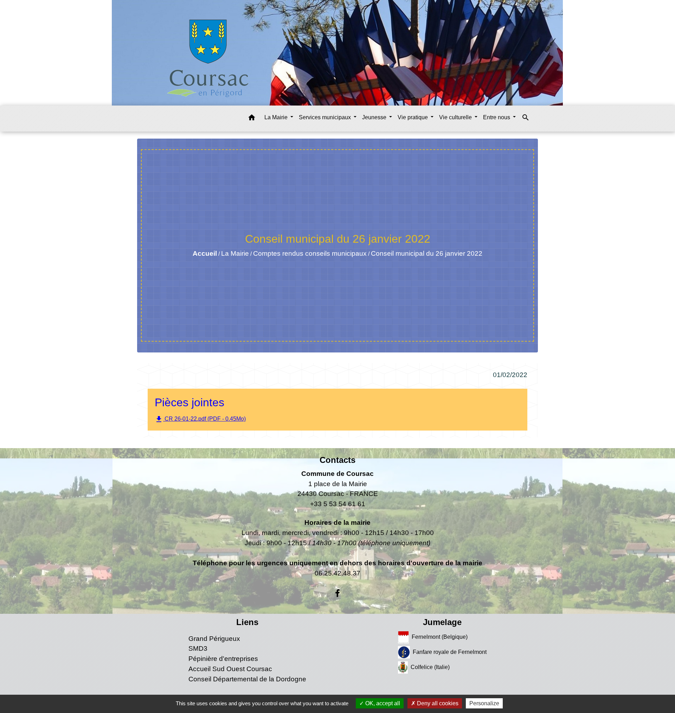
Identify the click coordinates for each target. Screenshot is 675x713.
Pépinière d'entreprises (223, 658)
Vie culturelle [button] (456, 117)
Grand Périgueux (214, 638)
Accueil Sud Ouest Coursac (230, 669)
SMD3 (197, 648)
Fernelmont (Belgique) (440, 636)
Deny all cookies (437, 703)
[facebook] (337, 593)
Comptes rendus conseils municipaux (310, 253)
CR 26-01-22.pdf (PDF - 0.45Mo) (200, 419)
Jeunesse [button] (375, 117)
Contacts (337, 460)
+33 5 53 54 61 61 (337, 504)
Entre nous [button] (497, 117)
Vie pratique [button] (413, 117)
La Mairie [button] (276, 117)
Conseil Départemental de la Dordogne (247, 679)
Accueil (205, 253)
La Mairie (235, 253)
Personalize (484, 703)
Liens (247, 622)
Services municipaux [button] (325, 117)
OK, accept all (382, 703)
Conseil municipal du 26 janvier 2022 (426, 253)
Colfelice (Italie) (430, 667)
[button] (252, 118)
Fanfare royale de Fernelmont (450, 652)
